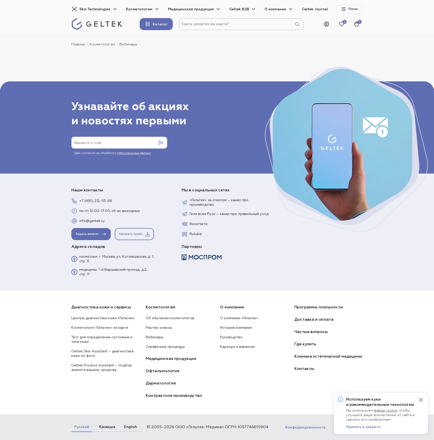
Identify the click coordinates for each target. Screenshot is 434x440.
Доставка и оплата (314, 319)
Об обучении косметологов (170, 318)
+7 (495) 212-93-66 (95, 201)
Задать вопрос (87, 234)
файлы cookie (385, 410)
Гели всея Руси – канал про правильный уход (229, 214)
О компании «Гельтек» (239, 318)
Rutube (196, 234)
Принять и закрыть (363, 427)
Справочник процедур (165, 347)
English (130, 427)
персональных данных (134, 153)
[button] (421, 400)
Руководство (231, 337)
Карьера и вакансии (237, 347)
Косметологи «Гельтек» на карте (99, 327)
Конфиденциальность (305, 427)
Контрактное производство (174, 395)
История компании (236, 327)
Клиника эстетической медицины (328, 356)
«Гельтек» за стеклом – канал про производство (219, 202)
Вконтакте (199, 224)
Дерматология (161, 383)
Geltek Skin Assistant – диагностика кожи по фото (102, 354)
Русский (81, 427)
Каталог (160, 24)
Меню (353, 9)
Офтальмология (162, 370)
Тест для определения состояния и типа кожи (101, 340)
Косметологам (139, 9)
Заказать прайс (131, 234)
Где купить (305, 344)
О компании (275, 9)
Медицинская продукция (191, 9)
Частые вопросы (311, 331)
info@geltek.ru (91, 221)
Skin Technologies (95, 9)
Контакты (304, 368)
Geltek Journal (315, 9)
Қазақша (106, 427)
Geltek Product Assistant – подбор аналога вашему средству (101, 368)
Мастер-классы (159, 327)
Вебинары (155, 337)
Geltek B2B (239, 9)
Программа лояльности (318, 307)
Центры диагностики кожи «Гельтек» (103, 318)
